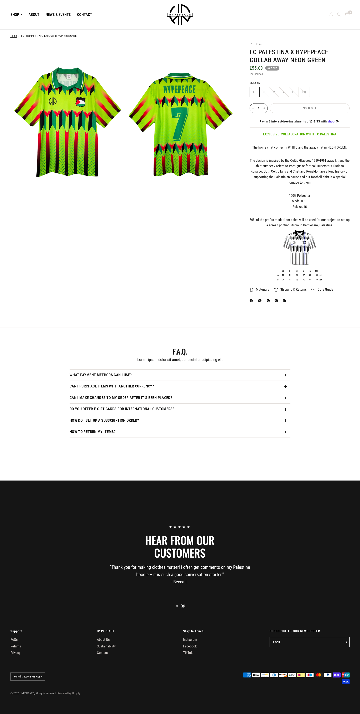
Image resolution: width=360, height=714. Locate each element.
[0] (346, 14)
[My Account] (331, 14)
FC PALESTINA (325, 134)
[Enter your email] (345, 642)
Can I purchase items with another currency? (112, 386)
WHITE (292, 147)
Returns (15, 646)
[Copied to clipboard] (285, 300)
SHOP (14, 14)
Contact (102, 653)
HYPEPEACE (106, 631)
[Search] (339, 14)
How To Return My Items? (93, 432)
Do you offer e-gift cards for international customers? (122, 409)
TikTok (188, 653)
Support (16, 631)
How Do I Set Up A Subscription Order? (104, 420)
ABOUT (34, 14)
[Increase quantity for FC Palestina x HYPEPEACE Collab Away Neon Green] (264, 108)
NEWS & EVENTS (58, 14)
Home (13, 35)
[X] (260, 300)
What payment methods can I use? (101, 375)
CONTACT (84, 14)
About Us (103, 640)
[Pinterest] (269, 300)
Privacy (15, 653)
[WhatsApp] (277, 300)
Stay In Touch (193, 631)
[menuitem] (17, 15)
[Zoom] (115, 51)
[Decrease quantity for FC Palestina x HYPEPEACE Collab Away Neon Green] (253, 108)
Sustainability (106, 646)
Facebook (190, 646)
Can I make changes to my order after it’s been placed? (121, 398)
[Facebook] (252, 300)
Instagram (190, 640)
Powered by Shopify (69, 693)
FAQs (14, 640)
